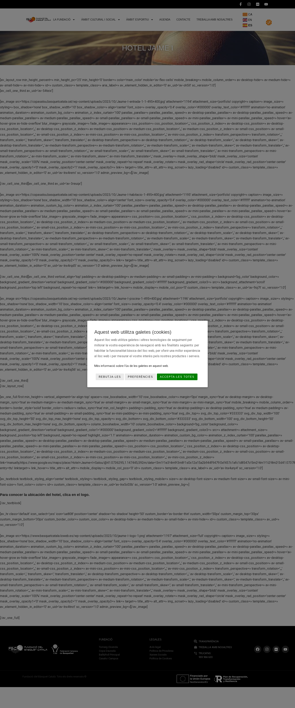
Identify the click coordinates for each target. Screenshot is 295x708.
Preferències (140, 376)
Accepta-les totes (177, 376)
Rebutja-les (110, 376)
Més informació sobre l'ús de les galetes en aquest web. (131, 366)
